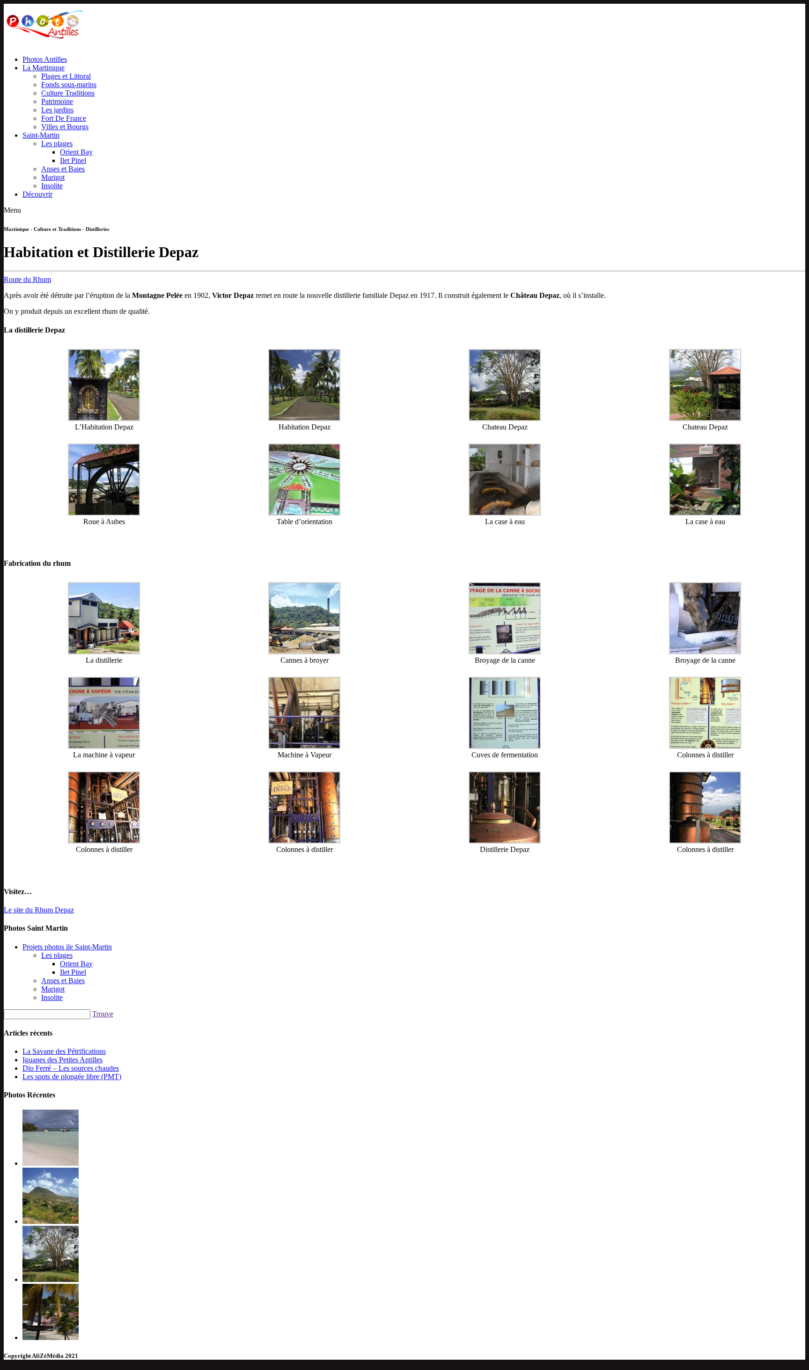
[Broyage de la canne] (505, 652)
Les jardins (57, 110)
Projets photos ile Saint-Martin (67, 947)
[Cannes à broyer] (304, 652)
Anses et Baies (63, 169)
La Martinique (43, 68)
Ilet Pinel (73, 160)
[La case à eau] (505, 513)
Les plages (57, 144)
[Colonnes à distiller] (705, 746)
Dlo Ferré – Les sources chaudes (70, 1068)
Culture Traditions (68, 93)
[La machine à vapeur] (104, 746)
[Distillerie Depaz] (505, 841)
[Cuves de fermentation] (505, 746)
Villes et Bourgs (64, 127)
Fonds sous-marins (68, 85)
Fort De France (63, 118)
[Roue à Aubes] (104, 513)
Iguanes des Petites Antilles (62, 1060)
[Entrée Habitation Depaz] (104, 418)
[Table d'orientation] (304, 513)
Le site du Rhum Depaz (39, 910)
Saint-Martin (40, 135)
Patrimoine (57, 101)
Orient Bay (76, 152)
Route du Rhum (27, 279)
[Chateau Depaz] (505, 418)
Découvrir (37, 194)
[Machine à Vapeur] (304, 746)
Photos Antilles (44, 59)
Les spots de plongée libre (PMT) (71, 1077)
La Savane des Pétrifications (64, 1051)
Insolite (52, 186)
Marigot (53, 177)
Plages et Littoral (66, 76)
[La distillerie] (104, 652)
